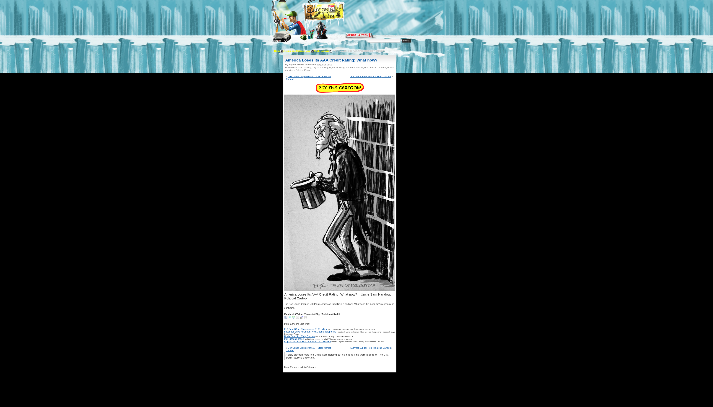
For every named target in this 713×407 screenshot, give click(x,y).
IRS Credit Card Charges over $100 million (306, 329)
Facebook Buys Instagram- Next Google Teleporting (310, 331)
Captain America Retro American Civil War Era (307, 341)
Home (275, 41)
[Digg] (297, 318)
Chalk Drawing (321, 51)
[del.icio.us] (301, 318)
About (287, 41)
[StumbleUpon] (293, 318)
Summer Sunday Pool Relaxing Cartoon (370, 76)
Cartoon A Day (333, 12)
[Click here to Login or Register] (418, 34)
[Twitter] (289, 318)
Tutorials (317, 41)
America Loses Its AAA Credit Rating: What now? (331, 60)
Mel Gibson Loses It (294, 339)
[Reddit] (305, 318)
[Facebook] (285, 318)
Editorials (301, 41)
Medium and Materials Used (296, 51)
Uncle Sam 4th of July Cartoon (299, 336)
